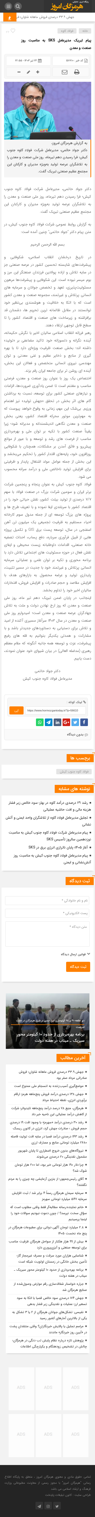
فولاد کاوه (67, 31)
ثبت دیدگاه (78, 967)
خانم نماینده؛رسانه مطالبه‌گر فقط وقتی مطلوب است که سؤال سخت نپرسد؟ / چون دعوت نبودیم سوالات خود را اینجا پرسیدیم (48, 1213)
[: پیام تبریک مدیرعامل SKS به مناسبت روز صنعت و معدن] (64, 72)
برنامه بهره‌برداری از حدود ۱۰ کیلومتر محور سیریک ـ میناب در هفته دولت (50, 1037)
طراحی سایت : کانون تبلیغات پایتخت (68, 1495)
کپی (16, 710)
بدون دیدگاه (75, 734)
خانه (85, 31)
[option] (47, 1021)
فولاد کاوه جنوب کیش (74, 771)
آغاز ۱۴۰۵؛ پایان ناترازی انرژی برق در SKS (58, 847)
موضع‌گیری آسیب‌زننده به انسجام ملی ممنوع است (49, 1086)
